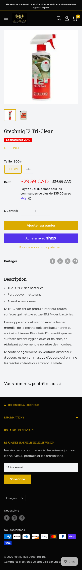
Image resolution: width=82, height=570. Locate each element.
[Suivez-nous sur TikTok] (22, 518)
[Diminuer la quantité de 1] (25, 211)
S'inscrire (17, 479)
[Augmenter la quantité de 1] (46, 211)
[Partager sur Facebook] (52, 261)
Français (11, 498)
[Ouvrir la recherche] (59, 18)
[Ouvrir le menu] (6, 18)
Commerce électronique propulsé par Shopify (33, 561)
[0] (74, 18)
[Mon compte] (67, 18)
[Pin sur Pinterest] (60, 261)
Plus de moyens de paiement (41, 247)
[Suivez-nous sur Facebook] (7, 518)
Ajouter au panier (41, 225)
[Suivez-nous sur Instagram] (14, 518)
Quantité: (11, 211)
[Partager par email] (75, 261)
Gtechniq (11, 148)
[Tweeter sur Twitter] (67, 261)
